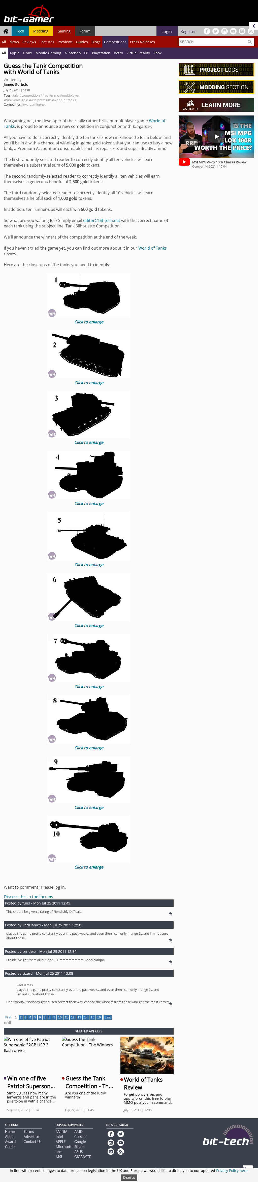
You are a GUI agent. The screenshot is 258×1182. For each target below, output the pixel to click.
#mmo (54, 95)
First (8, 1017)
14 (86, 1017)
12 (73, 1017)
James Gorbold (16, 84)
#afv (15, 95)
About (10, 1137)
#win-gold (20, 100)
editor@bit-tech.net (101, 220)
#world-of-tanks (64, 100)
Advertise (31, 1137)
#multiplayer (69, 95)
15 (92, 1017)
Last (108, 1017)
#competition (29, 95)
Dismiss (129, 1177)
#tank (8, 100)
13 (79, 1017)
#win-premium (40, 100)
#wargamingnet (34, 104)
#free (44, 95)
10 (60, 1017)
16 (99, 1017)
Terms (29, 1132)
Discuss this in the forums (28, 896)
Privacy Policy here (231, 1170)
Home (10, 1132)
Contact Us (32, 1142)
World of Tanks (152, 248)
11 (66, 1017)
